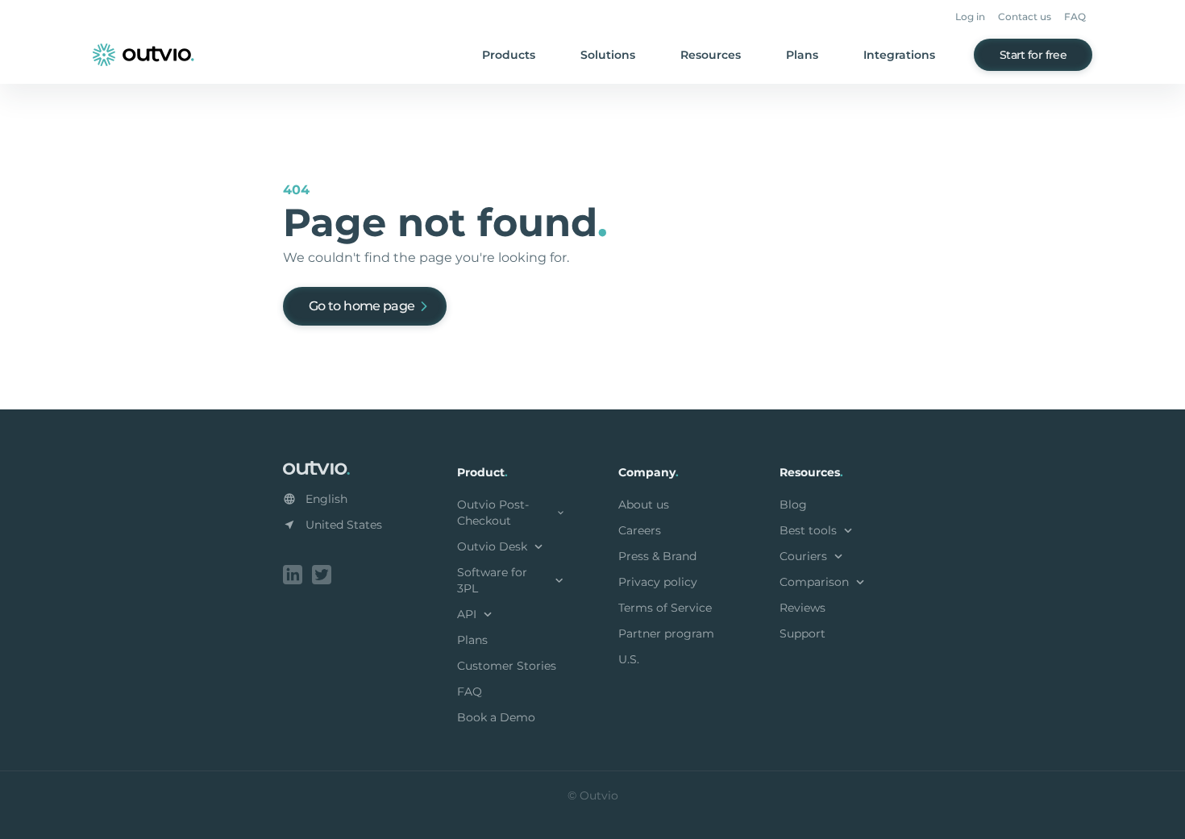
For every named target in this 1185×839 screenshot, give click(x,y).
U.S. (628, 659)
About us (643, 504)
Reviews (802, 607)
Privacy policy (657, 582)
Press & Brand (657, 556)
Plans (802, 55)
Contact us (1024, 16)
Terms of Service (665, 607)
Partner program (666, 633)
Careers (639, 530)
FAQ (1075, 16)
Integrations (899, 55)
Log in (970, 16)
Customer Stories (506, 665)
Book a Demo (496, 717)
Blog (793, 504)
